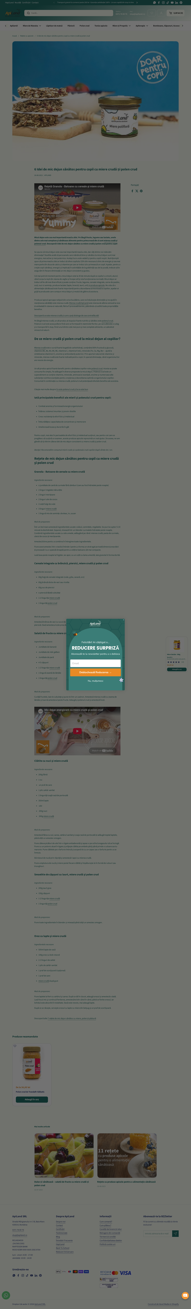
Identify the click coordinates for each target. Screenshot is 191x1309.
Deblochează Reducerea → (95, 672)
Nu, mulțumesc (95, 680)
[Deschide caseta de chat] (185, 1295)
